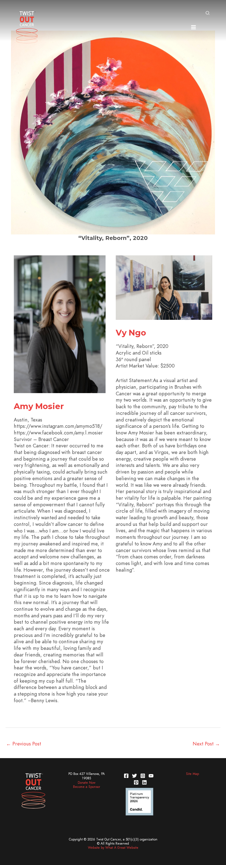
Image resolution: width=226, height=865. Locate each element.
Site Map (192, 774)
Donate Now (86, 782)
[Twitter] (134, 775)
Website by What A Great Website (113, 847)
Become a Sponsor (86, 787)
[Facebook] (126, 775)
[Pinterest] (136, 782)
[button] (207, 13)
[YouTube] (151, 775)
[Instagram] (142, 775)
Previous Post (23, 743)
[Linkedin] (144, 782)
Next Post (206, 743)
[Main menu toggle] (193, 27)
